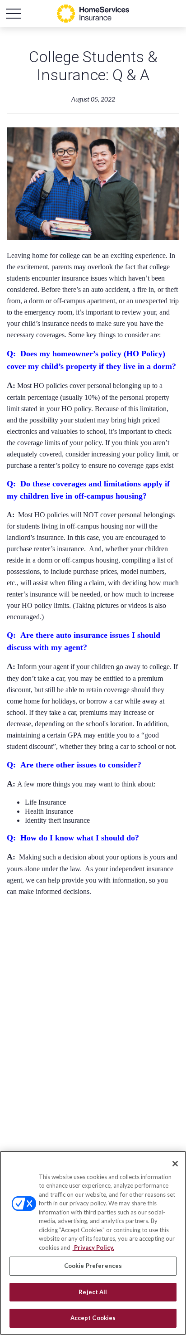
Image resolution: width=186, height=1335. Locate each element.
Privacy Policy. (93, 1247)
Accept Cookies (93, 1317)
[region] (93, 1243)
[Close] (175, 1164)
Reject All (93, 1292)
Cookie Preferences (93, 1265)
